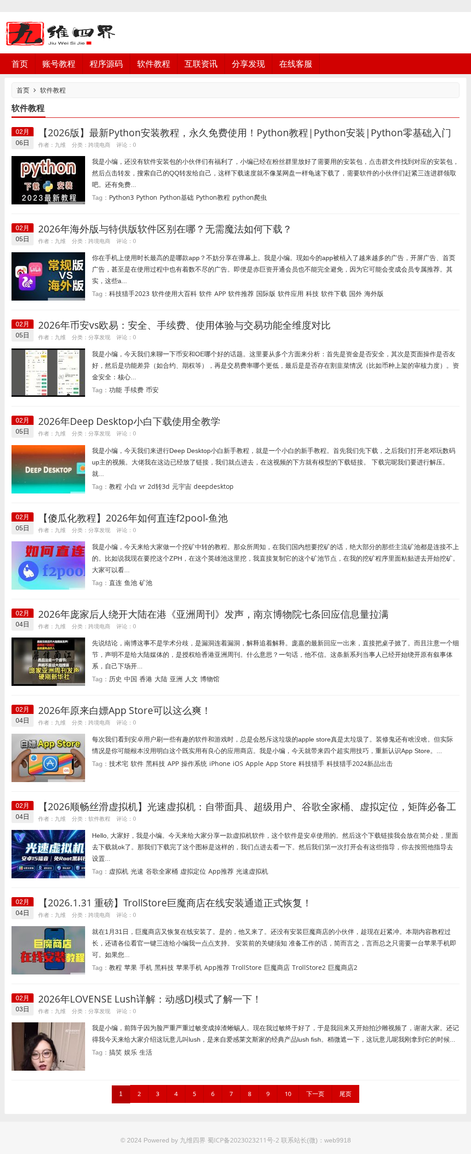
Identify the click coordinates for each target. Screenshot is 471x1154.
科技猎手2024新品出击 (360, 763)
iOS (238, 763)
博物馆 (209, 678)
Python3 (121, 197)
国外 (355, 293)
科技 (312, 293)
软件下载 (334, 293)
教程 (115, 486)
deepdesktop (214, 486)
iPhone (219, 763)
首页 (19, 63)
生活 (145, 1052)
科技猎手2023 (129, 293)
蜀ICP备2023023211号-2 (243, 1140)
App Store (281, 763)
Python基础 (177, 197)
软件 (205, 293)
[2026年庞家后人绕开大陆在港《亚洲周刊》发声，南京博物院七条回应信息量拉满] (48, 660)
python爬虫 (249, 197)
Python (146, 197)
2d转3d (159, 486)
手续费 (134, 389)
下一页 (315, 1094)
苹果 (130, 967)
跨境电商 (99, 145)
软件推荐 (241, 293)
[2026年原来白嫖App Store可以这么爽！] (48, 757)
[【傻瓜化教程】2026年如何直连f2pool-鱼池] (48, 564)
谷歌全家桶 (162, 871)
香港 (145, 678)
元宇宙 (181, 486)
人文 (191, 678)
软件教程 (153, 63)
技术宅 (118, 763)
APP (220, 293)
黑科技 (155, 763)
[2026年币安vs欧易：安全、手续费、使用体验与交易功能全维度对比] (48, 372)
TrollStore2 (309, 967)
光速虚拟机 (252, 871)
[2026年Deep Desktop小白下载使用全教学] (48, 468)
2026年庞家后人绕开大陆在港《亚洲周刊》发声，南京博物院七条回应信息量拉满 (213, 614)
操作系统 (194, 763)
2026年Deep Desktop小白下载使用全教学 (129, 421)
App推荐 (221, 871)
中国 (130, 678)
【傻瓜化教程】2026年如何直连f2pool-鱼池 (133, 517)
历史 (115, 678)
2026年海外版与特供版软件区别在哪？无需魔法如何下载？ (165, 228)
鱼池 (130, 582)
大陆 (161, 678)
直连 (115, 582)
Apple (255, 763)
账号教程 (58, 63)
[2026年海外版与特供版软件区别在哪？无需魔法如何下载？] (48, 276)
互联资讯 (201, 63)
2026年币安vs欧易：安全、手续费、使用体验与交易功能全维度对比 (184, 325)
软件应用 (291, 293)
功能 (115, 389)
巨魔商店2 (342, 967)
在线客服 (295, 63)
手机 (145, 967)
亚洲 (176, 678)
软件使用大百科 (174, 293)
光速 (137, 871)
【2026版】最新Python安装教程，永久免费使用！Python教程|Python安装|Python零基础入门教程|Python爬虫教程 (244, 138)
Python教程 (213, 197)
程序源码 (106, 63)
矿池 (145, 582)
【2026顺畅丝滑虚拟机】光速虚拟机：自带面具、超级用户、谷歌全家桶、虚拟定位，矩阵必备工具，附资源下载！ (247, 812)
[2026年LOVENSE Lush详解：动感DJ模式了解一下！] (48, 1046)
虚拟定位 (193, 871)
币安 (152, 389)
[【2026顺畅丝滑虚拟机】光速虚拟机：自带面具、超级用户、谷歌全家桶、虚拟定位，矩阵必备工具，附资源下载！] (48, 853)
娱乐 (130, 1052)
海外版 (374, 293)
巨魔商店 (277, 967)
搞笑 (115, 1052)
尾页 (345, 1094)
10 (288, 1094)
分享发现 (248, 63)
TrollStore (247, 967)
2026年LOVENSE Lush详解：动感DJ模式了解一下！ (150, 998)
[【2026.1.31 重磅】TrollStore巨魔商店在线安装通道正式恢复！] (48, 949)
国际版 (266, 293)
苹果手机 (189, 967)
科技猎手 (311, 763)
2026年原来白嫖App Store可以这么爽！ (124, 710)
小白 (130, 486)
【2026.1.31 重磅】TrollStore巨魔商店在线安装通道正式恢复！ (175, 902)
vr (142, 486)
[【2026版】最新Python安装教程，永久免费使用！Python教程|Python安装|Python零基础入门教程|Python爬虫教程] (48, 179)
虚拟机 (118, 871)
